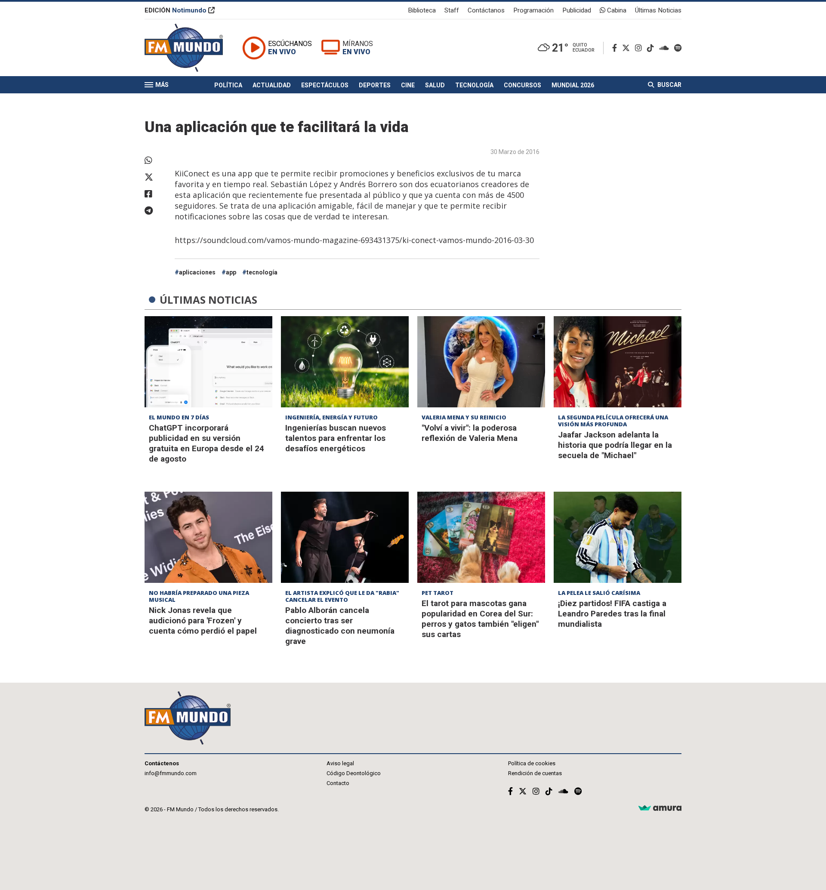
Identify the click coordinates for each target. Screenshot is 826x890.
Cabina (615, 10)
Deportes (375, 85)
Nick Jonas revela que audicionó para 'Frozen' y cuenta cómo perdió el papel (203, 620)
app (231, 272)
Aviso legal (340, 763)
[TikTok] (652, 47)
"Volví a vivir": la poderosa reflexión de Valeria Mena (470, 433)
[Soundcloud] (665, 47)
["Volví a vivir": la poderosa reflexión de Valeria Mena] (481, 361)
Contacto (338, 783)
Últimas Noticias (658, 10)
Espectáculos (324, 85)
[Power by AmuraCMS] (659, 808)
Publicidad (576, 10)
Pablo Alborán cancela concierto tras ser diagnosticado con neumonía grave (340, 625)
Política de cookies (531, 763)
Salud (435, 85)
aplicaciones (197, 272)
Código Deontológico (354, 773)
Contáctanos (486, 10)
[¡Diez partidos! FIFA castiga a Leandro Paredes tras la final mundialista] (617, 537)
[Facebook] (616, 47)
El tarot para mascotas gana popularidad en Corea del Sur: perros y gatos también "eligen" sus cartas (480, 618)
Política (228, 85)
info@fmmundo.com (171, 773)
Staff (451, 10)
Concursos (522, 85)
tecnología (262, 272)
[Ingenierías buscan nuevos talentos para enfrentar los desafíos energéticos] (345, 361)
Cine (408, 85)
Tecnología (474, 85)
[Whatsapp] (155, 160)
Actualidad (272, 85)
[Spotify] (677, 47)
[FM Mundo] (184, 48)
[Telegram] (155, 211)
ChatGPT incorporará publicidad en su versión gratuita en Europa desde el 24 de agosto (206, 443)
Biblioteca (422, 10)
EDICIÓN (175, 10)
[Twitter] (627, 47)
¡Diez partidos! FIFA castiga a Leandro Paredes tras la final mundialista (612, 613)
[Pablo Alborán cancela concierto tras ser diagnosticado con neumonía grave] (345, 537)
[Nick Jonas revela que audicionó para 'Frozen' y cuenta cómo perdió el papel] (208, 537)
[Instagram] (640, 47)
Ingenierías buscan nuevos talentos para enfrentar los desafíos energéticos (335, 438)
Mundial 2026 (573, 85)
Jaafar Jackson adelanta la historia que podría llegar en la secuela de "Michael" (615, 445)
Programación (533, 10)
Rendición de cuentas (535, 773)
